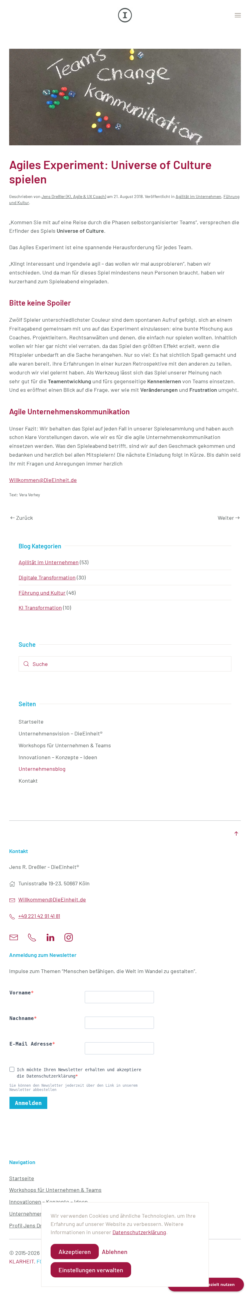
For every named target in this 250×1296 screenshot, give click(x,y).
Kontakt (28, 780)
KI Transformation (40, 607)
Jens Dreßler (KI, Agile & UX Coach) (73, 196)
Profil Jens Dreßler (32, 1225)
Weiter (226, 517)
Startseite (31, 721)
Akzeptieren (75, 1251)
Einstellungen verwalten (91, 1269)
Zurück (24, 517)
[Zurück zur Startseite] (125, 15)
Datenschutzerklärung (139, 1232)
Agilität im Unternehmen (198, 196)
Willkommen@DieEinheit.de (43, 479)
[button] (238, 15)
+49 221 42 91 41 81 (39, 915)
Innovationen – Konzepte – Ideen (58, 757)
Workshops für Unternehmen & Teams (65, 745)
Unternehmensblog (42, 768)
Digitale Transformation (47, 577)
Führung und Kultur (42, 592)
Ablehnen (114, 1251)
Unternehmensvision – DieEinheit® (60, 733)
